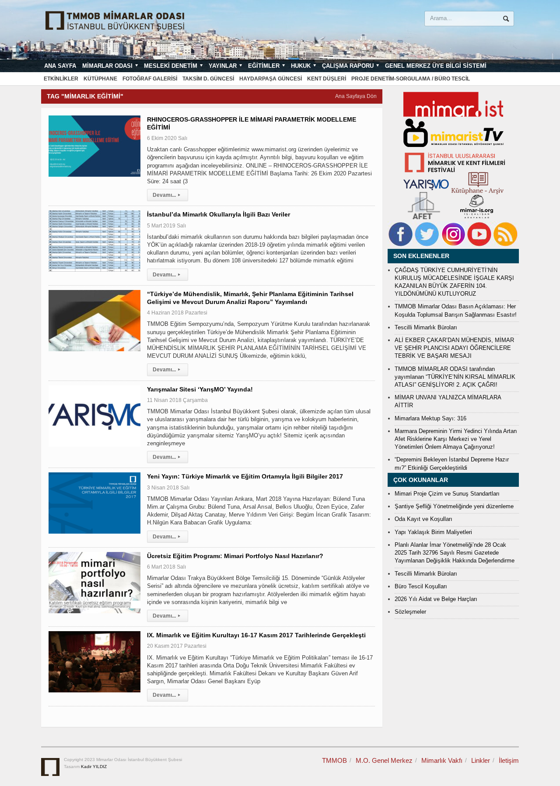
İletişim (509, 760)
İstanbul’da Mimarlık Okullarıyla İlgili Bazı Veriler (218, 214)
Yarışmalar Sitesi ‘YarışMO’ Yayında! (200, 389)
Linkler (480, 760)
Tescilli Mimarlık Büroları (426, 327)
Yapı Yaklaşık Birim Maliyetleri (433, 532)
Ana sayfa (60, 66)
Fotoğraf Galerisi (149, 79)
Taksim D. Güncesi (208, 79)
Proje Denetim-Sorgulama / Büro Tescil (410, 79)
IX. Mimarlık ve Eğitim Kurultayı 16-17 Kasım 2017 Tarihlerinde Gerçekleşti (256, 635)
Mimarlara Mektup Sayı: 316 (430, 418)
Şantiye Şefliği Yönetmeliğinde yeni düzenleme (454, 506)
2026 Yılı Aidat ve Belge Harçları (436, 599)
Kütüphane (100, 79)
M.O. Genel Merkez (384, 760)
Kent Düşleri (326, 79)
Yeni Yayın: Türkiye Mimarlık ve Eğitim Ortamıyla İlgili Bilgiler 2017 (245, 476)
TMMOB (334, 760)
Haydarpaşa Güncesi (270, 79)
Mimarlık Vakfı (441, 760)
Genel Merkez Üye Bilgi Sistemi (435, 66)
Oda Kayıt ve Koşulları (423, 519)
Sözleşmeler (410, 611)
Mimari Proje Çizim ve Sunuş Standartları (447, 493)
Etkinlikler (61, 79)
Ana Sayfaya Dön (356, 96)
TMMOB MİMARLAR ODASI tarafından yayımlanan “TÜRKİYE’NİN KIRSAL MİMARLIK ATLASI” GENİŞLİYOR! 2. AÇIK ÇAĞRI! (455, 377)
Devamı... (166, 195)
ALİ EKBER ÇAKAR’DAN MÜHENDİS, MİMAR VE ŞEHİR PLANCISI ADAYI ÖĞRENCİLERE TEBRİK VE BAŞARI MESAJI (454, 348)
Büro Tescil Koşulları (421, 586)
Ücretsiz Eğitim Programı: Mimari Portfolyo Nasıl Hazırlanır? (235, 555)
